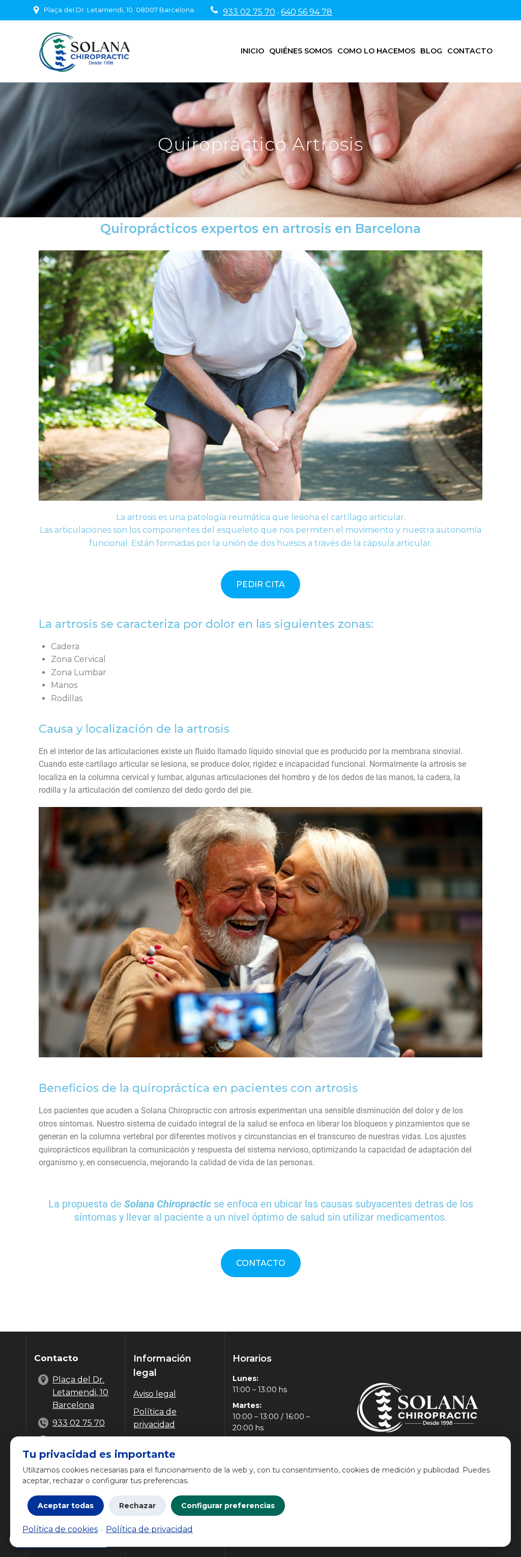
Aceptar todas (66, 1505)
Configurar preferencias (228, 1505)
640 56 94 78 (306, 12)
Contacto (470, 50)
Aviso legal (154, 1394)
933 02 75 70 (249, 12)
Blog (431, 50)
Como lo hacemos (376, 50)
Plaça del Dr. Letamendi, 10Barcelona (80, 1392)
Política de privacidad (149, 1529)
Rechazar (137, 1505)
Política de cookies (60, 1529)
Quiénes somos (300, 50)
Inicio (252, 50)
